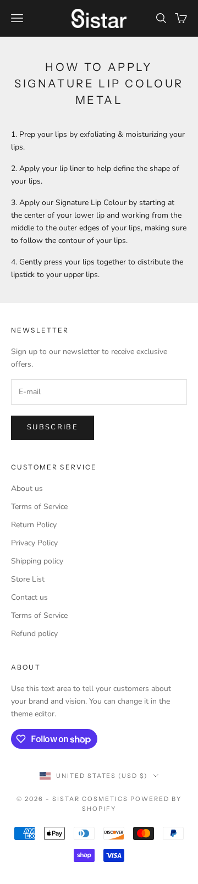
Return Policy (34, 525)
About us (27, 488)
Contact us (29, 597)
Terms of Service (39, 506)
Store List (28, 579)
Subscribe (52, 427)
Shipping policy (37, 561)
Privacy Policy (34, 543)
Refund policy (34, 633)
